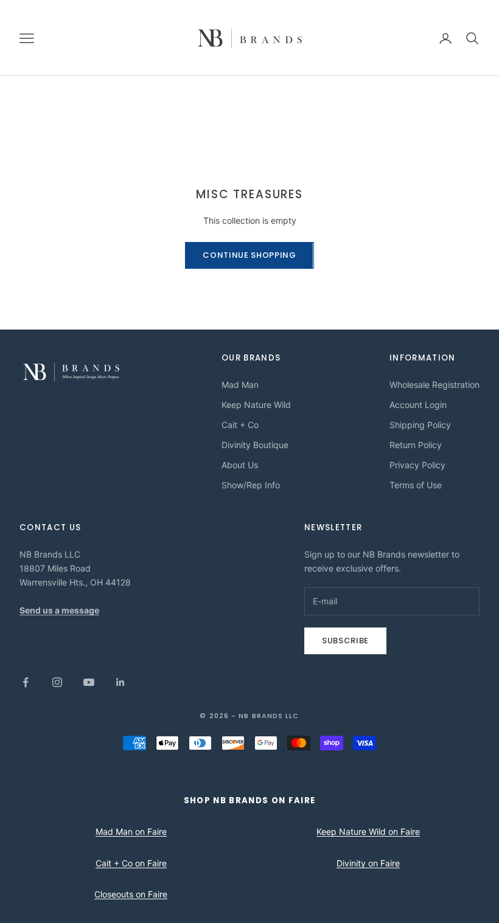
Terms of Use (415, 485)
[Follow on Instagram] (57, 682)
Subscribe (345, 640)
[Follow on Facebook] (25, 682)
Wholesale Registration (434, 384)
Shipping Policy (420, 425)
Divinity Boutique (255, 445)
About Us (240, 465)
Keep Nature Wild (256, 404)
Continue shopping (249, 255)
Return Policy (415, 445)
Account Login (418, 404)
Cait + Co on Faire (131, 863)
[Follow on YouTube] (89, 682)
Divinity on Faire (368, 863)
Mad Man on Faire (131, 831)
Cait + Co (240, 425)
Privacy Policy (417, 465)
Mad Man (240, 384)
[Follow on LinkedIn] (120, 682)
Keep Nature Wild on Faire (368, 831)
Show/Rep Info (251, 485)
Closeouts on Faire (130, 894)
